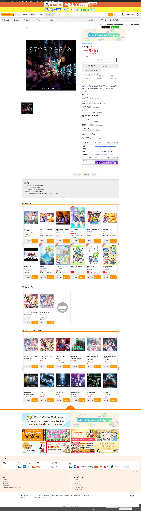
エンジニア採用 (52, 1)
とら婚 (16, 1)
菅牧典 (51, 235)
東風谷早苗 (74, 237)
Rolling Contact (28, 314)
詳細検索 (115, 14)
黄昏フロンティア (60, 232)
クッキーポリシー (88, 495)
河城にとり (79, 235)
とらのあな (3, 1)
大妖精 (47, 272)
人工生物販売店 (43, 268)
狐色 (41, 231)
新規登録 (127, 15)
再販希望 (99, 60)
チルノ (51, 272)
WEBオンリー (37, 1)
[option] (51, 65)
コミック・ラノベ (72, 20)
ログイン (133, 15)
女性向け (40, 15)
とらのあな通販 (25, 27)
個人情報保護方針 (76, 495)
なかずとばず (110, 24)
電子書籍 (103, 20)
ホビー (83, 20)
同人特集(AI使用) (114, 20)
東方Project (27, 236)
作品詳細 (35, 366)
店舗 (13, 1)
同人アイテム (40, 20)
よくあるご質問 (44, 1)
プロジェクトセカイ (118, 24)
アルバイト (59, 1)
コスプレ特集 (60, 20)
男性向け (33, 15)
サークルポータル (23, 1)
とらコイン (30, 1)
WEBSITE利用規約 (24, 495)
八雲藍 (47, 235)
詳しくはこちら (136, 471)
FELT (25, 268)
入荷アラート (114, 142)
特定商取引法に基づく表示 (26, 497)
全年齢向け (18, 15)
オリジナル (136, 24)
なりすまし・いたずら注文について (43, 497)
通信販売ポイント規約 (49, 495)
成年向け (25, 15)
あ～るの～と (90, 231)
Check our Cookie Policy (112, 509)
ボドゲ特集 (50, 20)
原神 (132, 24)
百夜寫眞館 (74, 231)
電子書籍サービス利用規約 (63, 495)
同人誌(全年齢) (6, 20)
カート (36, 240)
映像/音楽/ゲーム (93, 20)
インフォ (9, 1)
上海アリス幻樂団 (28, 232)
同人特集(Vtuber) (28, 20)
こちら (36, 185)
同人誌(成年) (17, 20)
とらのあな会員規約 (36, 495)
